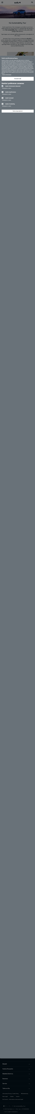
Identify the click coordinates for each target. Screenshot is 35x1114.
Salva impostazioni (18, 111)
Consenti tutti (17, 78)
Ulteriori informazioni (6, 74)
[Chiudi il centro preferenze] (33, 58)
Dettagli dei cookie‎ (6, 88)
